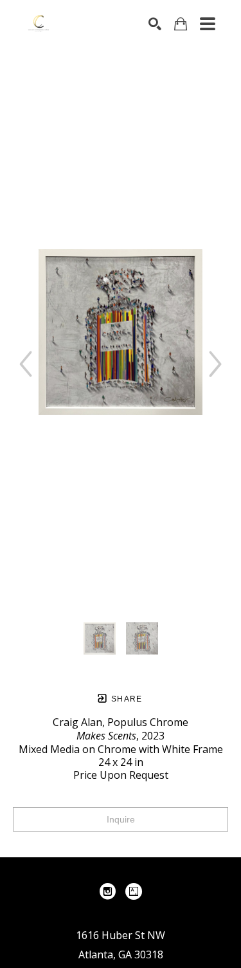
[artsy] (133, 891)
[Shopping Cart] (180, 24)
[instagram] (108, 891)
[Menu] (207, 23)
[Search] (154, 23)
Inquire (121, 819)
